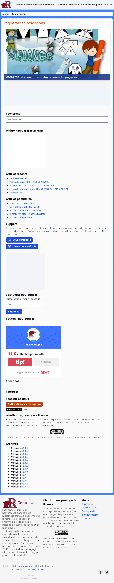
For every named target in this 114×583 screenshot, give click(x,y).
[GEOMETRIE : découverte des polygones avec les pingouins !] (57, 54)
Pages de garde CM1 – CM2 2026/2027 (29, 181)
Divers (107, 4)
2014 (25, 483)
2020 (25, 465)
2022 (25, 459)
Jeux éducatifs (22, 240)
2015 (25, 480)
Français (19, 4)
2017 (25, 474)
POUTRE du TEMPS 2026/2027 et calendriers (32, 185)
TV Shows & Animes (28, 578)
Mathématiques (34, 4)
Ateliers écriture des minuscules (26, 210)
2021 (25, 462)
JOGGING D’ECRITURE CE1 (22, 203)
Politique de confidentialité (90, 512)
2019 (25, 468)
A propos (87, 504)
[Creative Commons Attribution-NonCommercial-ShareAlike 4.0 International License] (57, 431)
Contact (87, 518)
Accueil (6, 13)
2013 (25, 486)
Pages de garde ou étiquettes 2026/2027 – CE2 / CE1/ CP (39, 189)
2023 (25, 456)
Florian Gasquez (38, 569)
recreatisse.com (25, 566)
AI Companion (28, 575)
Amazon (54, 228)
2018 (25, 471)
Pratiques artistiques (90, 4)
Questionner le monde (66, 4)
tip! (20, 361)
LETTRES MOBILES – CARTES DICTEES (27, 214)
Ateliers (48, 4)
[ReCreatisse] (21, 503)
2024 (25, 454)
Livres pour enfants (24, 246)
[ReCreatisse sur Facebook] (100, 572)
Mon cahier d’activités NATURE (25, 206)
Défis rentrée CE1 (18, 178)
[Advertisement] (57, 94)
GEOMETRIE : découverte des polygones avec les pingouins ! (42, 77)
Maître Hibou (14, 130)
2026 (25, 448)
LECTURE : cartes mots (21, 217)
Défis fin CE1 (16, 192)
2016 (25, 477)
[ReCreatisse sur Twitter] (106, 572)
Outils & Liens (89, 507)
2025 (25, 451)
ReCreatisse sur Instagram (24, 404)
